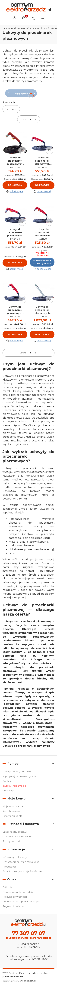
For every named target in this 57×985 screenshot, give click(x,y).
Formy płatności (12, 841)
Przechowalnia (11, 811)
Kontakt (7, 781)
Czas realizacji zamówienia (17, 836)
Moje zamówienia (13, 806)
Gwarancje (8, 790)
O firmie (7, 887)
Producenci (9, 866)
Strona (23, 119)
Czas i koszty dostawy (15, 831)
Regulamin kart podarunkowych (21, 901)
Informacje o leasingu (15, 857)
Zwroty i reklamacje (14, 785)
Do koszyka (15, 185)
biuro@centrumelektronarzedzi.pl (28, 937)
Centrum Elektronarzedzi (15, 28)
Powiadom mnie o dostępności (42, 262)
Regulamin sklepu (13, 906)
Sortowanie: (9, 102)
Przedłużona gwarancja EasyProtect (23, 871)
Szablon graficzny (19, 981)
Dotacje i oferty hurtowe (17, 771)
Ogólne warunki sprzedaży (18, 892)
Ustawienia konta (12, 816)
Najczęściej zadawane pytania (19, 776)
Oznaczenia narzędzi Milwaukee (21, 862)
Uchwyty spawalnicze (23, 93)
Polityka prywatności (15, 896)
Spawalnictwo (39, 28)
